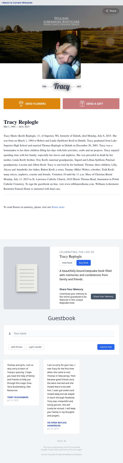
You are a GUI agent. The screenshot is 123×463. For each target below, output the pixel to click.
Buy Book (83, 262)
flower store (58, 207)
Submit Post (106, 346)
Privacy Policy (53, 449)
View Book (67, 262)
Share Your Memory (103, 296)
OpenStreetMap (64, 454)
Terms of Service (70, 449)
